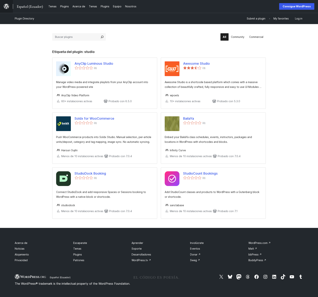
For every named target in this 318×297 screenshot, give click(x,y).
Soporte (137, 248)
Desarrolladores (141, 254)
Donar (195, 254)
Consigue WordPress (297, 6)
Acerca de (21, 242)
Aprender (137, 242)
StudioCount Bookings (200, 173)
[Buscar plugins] (102, 37)
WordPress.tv (141, 260)
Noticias (19, 248)
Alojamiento (22, 254)
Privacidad (21, 260)
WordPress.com (259, 242)
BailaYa (188, 118)
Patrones (78, 260)
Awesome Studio (196, 63)
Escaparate (80, 242)
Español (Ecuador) (60, 277)
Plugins (77, 254)
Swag (195, 260)
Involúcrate (197, 242)
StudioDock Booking (90, 173)
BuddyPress (257, 260)
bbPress (255, 254)
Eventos (195, 248)
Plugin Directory (24, 18)
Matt (252, 248)
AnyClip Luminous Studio (94, 63)
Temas (77, 248)
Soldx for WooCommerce (94, 118)
